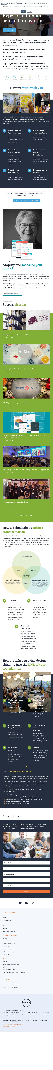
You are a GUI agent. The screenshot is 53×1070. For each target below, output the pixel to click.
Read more (10, 337)
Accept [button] (23, 11)
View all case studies (26, 515)
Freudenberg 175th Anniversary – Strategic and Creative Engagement (26, 470)
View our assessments (12, 293)
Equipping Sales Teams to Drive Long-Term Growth (20, 369)
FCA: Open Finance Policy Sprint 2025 (15, 335)
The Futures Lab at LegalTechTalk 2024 (16, 502)
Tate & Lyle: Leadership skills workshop (16, 403)
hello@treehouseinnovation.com (13, 1024)
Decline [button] (29, 11)
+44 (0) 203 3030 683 (9, 1026)
